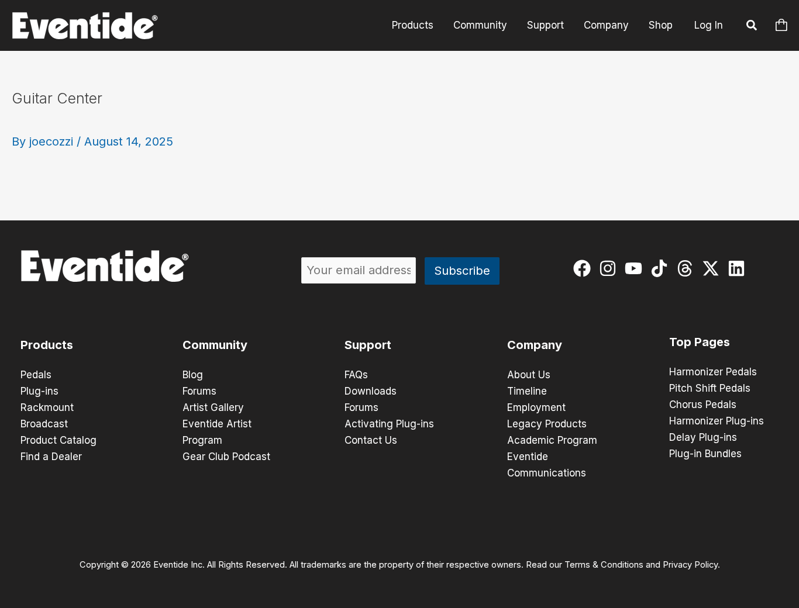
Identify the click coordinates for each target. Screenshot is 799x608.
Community (480, 25)
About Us (528, 375)
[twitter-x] (713, 268)
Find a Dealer (51, 456)
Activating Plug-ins (389, 424)
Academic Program (552, 440)
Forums (199, 391)
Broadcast (44, 424)
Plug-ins (39, 391)
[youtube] (636, 268)
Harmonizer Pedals (713, 372)
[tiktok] (661, 268)
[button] (752, 27)
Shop (661, 25)
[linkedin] (739, 268)
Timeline (527, 391)
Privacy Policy (690, 564)
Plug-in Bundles (705, 454)
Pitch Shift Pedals (709, 388)
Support (545, 25)
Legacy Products (547, 424)
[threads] (687, 268)
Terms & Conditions (603, 564)
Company (606, 25)
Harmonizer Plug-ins (716, 421)
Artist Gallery (213, 407)
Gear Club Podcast (226, 456)
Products (412, 25)
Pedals (35, 375)
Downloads (371, 391)
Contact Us (371, 440)
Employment (536, 407)
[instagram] (610, 268)
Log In (708, 25)
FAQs (356, 375)
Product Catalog (58, 440)
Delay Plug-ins (703, 437)
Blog (192, 375)
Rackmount (47, 407)
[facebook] (584, 268)
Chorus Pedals (702, 404)
